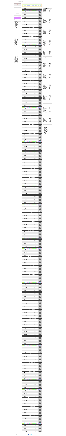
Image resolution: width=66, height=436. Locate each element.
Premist (45, 39)
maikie (25, 281)
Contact (23, 434)
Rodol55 (45, 41)
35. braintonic (16, 58)
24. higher (15, 46)
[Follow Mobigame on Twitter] (31, 434)
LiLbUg (45, 33)
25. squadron (16, 47)
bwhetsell (45, 43)
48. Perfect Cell (16, 72)
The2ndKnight (45, 21)
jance (44, 42)
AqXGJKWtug (45, 131)
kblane (45, 19)
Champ (45, 31)
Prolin (44, 111)
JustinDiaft (45, 133)
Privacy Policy (26, 434)
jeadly (44, 109)
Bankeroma (45, 129)
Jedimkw (25, 61)
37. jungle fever (16, 60)
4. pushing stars (16, 25)
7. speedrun (15, 28)
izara (44, 117)
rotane (25, 17)
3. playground (16, 24)
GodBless (25, 49)
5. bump (15, 26)
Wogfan (25, 21)
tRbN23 (25, 105)
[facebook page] (28, 434)
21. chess (15, 43)
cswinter (45, 89)
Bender (45, 23)
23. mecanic (15, 45)
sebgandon (45, 99)
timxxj (25, 14)
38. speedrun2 (16, 61)
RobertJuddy (45, 125)
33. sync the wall (16, 56)
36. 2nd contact (16, 59)
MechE (45, 50)
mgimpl (45, 98)
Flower (45, 51)
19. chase (15, 41)
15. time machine (16, 37)
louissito (45, 88)
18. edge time (16, 40)
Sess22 (45, 18)
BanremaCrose (46, 130)
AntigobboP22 (45, 34)
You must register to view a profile (16, 4)
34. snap (15, 57)
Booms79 (45, 29)
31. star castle (16, 54)
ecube (44, 74)
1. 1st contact (16, 22)
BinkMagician (45, 30)
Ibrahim (45, 100)
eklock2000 (25, 23)
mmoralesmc (45, 96)
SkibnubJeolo (45, 134)
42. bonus (15, 65)
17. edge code (16, 39)
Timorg (25, 11)
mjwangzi (45, 32)
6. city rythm (15, 27)
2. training (15, 23)
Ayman (45, 22)
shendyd (25, 334)
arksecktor (25, 24)
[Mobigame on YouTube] (30, 434)
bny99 (44, 52)
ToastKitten (25, 165)
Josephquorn (45, 127)
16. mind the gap (16, 38)
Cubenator (45, 110)
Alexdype (45, 128)
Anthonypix (45, 132)
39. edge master (16, 62)
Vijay (44, 45)
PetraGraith (45, 126)
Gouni (44, 54)
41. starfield (15, 64)
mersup (45, 77)
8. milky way (15, 29)
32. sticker (15, 55)
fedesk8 (45, 40)
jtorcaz (45, 118)
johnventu (25, 43)
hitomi (44, 53)
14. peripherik (16, 36)
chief (44, 62)
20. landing (15, 42)
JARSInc (45, 120)
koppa (44, 44)
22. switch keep (16, 44)
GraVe (44, 119)
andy (25, 42)
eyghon (45, 75)
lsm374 (45, 67)
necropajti (25, 68)
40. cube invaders (16, 63)
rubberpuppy (45, 78)
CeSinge (45, 20)
